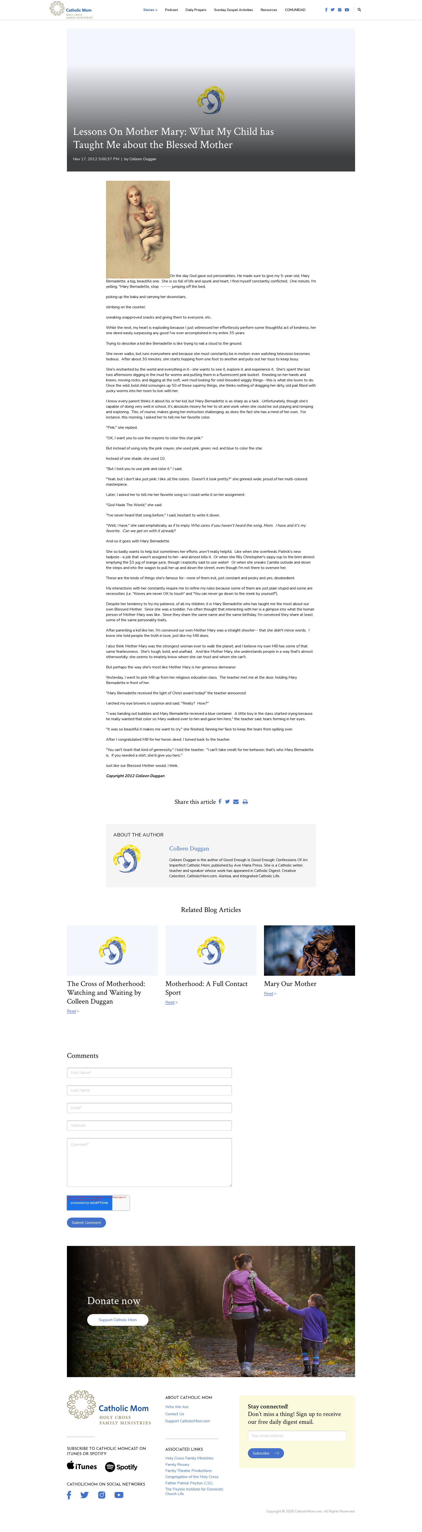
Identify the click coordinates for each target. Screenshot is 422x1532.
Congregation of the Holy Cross (192, 1476)
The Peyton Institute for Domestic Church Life (194, 1491)
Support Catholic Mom (118, 1320)
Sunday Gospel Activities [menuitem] (233, 10)
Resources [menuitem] (269, 10)
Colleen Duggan (142, 159)
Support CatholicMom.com (187, 1421)
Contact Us (174, 1414)
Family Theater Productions (188, 1470)
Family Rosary (177, 1464)
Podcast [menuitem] (171, 10)
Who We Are (177, 1407)
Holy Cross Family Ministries (189, 1458)
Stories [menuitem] (148, 10)
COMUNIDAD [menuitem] (295, 10)
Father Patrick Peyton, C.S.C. (189, 1483)
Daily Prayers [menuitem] (196, 10)
